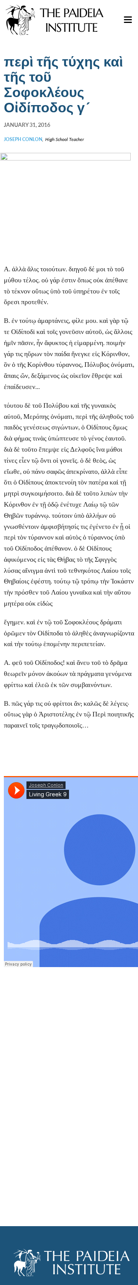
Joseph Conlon (23, 139)
